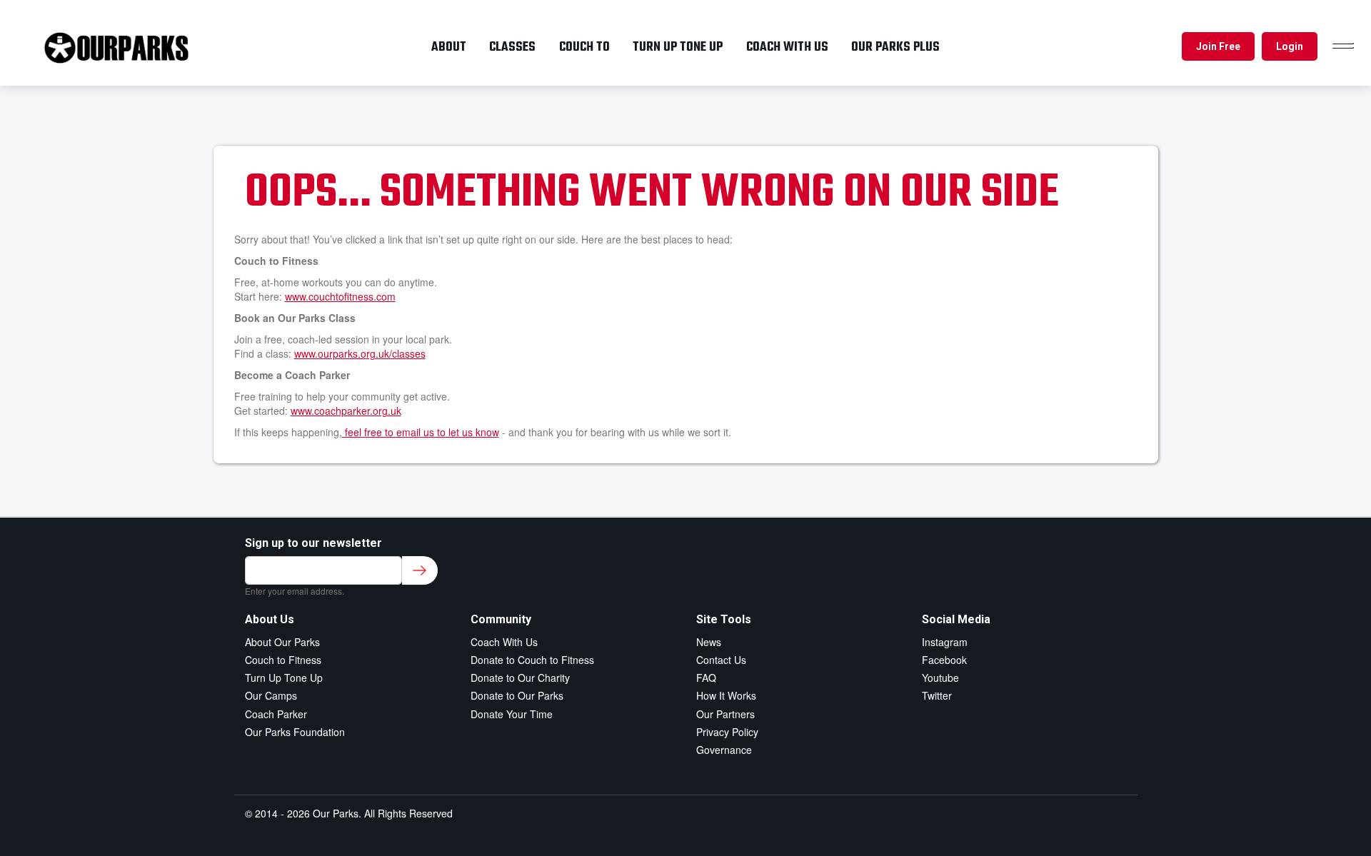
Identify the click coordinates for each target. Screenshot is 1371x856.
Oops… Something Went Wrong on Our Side (652, 193)
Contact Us (721, 660)
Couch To (584, 47)
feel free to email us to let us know (420, 432)
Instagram (945, 642)
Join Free (1218, 46)
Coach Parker (276, 714)
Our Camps (271, 695)
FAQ (706, 677)
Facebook (944, 660)
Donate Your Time (512, 714)
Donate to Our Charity (520, 677)
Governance (724, 749)
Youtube (940, 677)
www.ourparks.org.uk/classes (360, 353)
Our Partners (725, 714)
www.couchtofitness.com (340, 296)
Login (1289, 46)
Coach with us (787, 47)
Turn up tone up (678, 47)
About (448, 47)
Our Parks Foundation (295, 732)
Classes (512, 47)
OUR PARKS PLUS (895, 47)
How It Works (726, 695)
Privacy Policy (727, 732)
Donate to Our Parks (517, 695)
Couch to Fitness (283, 660)
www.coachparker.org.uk (346, 410)
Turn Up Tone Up (284, 677)
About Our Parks (282, 642)
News (708, 642)
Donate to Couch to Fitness (532, 660)
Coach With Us (504, 642)
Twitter (937, 695)
